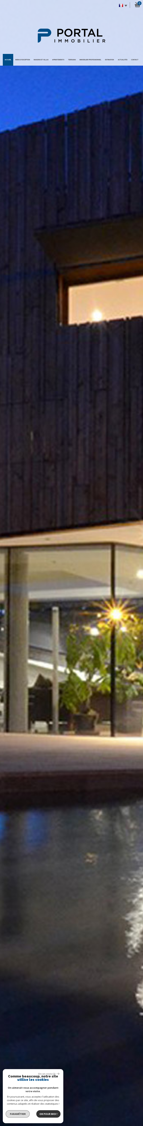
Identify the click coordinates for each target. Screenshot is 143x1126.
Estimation (109, 60)
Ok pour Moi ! (48, 1114)
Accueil (8, 60)
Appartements (58, 60)
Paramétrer (18, 1114)
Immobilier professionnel (90, 60)
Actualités (122, 60)
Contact (134, 60)
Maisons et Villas (41, 60)
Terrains (72, 60)
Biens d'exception (22, 60)
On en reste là (46, 1073)
